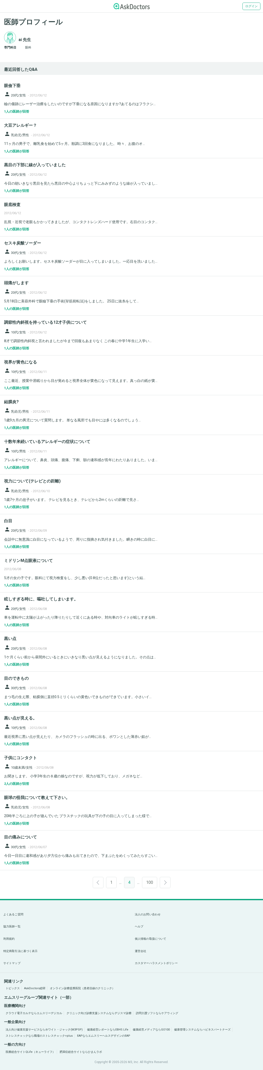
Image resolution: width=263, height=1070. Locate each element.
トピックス (13, 988)
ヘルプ (139, 926)
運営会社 (140, 951)
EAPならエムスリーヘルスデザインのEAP (103, 1035)
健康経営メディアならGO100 (151, 1029)
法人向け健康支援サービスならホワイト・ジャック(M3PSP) (44, 1029)
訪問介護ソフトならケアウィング (157, 1013)
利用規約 (9, 938)
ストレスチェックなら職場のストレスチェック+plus (39, 1035)
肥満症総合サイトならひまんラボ (81, 1052)
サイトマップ (12, 963)
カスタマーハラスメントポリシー (156, 963)
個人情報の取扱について (150, 938)
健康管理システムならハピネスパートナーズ (202, 1029)
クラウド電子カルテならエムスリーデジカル (34, 1013)
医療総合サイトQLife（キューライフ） (30, 1052)
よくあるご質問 (13, 914)
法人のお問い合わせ (148, 914)
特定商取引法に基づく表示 (20, 951)
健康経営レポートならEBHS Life (107, 1029)
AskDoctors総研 (34, 988)
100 (149, 882)
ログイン (251, 6)
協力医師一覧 (12, 926)
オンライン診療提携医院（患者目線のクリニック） (82, 988)
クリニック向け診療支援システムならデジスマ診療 (99, 1013)
